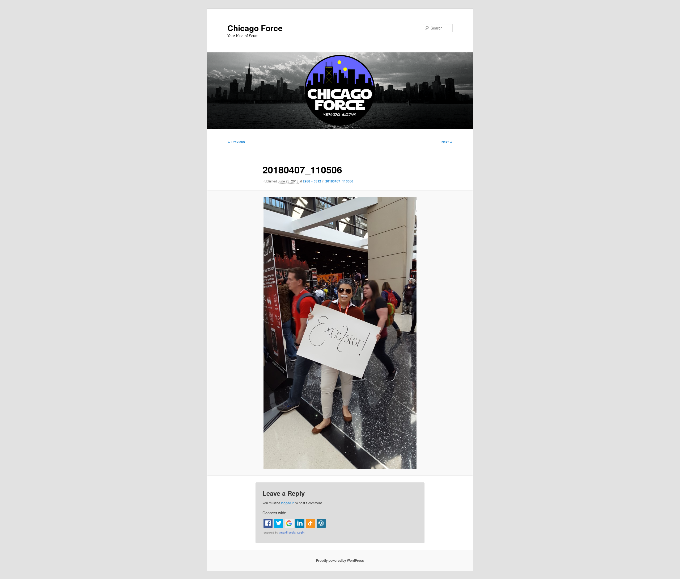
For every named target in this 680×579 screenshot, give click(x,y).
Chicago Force (255, 28)
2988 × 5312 (312, 181)
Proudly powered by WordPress (340, 560)
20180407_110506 (339, 181)
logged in (288, 503)
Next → (447, 141)
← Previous (236, 141)
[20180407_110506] (340, 333)
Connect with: (274, 512)
